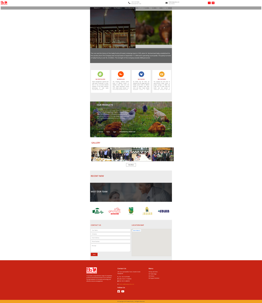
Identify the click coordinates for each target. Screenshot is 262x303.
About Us (96, 8)
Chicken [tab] (101, 132)
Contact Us (165, 8)
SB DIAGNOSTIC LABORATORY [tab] (127, 132)
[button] (98, 28)
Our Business (106, 8)
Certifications (141, 8)
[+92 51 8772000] (129, 3)
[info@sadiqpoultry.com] (167, 3)
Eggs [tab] (114, 132)
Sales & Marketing (129, 8)
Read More (101, 125)
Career (158, 8)
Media (150, 8)
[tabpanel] (131, 119)
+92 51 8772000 (135, 2)
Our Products (117, 8)
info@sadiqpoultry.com (174, 2)
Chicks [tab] (108, 132)
